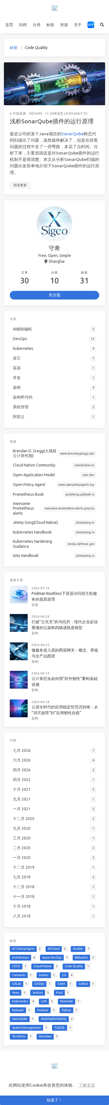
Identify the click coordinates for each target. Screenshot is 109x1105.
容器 (35, 604)
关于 (78, 25)
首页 (9, 25)
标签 (50, 25)
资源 (64, 25)
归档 (23, 25)
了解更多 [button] (87, 1085)
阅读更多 (20, 185)
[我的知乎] (90, 25)
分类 (37, 25)
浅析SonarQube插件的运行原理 (52, 121)
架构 (35, 633)
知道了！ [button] (54, 1100)
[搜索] (102, 25)
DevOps (35, 113)
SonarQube (72, 133)
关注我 (54, 295)
